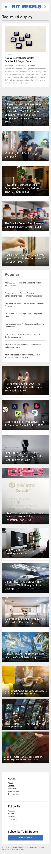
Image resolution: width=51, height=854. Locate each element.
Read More (25, 83)
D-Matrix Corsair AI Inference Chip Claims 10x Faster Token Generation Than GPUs (24, 516)
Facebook (12, 811)
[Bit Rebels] (25, 9)
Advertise (12, 789)
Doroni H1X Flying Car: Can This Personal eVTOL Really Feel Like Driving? (23, 585)
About (10, 783)
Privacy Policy (13, 791)
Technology (10, 55)
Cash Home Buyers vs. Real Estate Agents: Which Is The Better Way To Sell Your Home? (25, 258)
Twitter (11, 814)
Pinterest (11, 816)
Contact (11, 786)
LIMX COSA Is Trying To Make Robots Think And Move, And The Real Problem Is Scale (24, 456)
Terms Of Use (13, 794)
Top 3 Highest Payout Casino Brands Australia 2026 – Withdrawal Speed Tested (25, 692)
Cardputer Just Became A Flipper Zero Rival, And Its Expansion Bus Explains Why (24, 758)
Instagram (12, 819)
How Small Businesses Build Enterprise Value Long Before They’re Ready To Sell (22, 188)
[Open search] (46, 5)
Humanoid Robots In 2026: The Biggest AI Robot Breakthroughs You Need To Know (23, 387)
